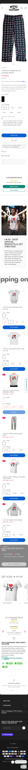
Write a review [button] (14, 186)
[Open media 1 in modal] (23, 17)
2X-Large (5, 107)
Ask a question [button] (14, 190)
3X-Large (14, 493)
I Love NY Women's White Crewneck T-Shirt (11, 391)
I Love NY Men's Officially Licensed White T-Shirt (14, 477)
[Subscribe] (23, 727)
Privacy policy (10, 761)
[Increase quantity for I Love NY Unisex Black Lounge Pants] (9, 130)
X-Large (11, 112)
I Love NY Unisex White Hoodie (12, 520)
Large (12, 107)
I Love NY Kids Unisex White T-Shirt (13, 349)
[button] (3, 631)
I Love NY (3, 67)
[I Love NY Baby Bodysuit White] (14, 297)
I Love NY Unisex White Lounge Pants (12, 434)
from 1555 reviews (14, 623)
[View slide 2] (13, 690)
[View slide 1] (11, 690)
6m (5, 322)
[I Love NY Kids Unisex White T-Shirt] (14, 338)
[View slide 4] (17, 690)
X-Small (19, 112)
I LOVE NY (5, 305)
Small (4, 112)
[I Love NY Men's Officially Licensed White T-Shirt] (14, 466)
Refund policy (5, 761)
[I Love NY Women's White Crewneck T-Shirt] (14, 380)
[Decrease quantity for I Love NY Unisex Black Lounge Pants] (3, 130)
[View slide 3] (15, 690)
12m (11, 322)
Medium (20, 107)
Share (5, 151)
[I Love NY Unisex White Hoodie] (14, 509)
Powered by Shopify (19, 759)
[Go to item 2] (15, 64)
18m (17, 322)
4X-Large (23, 493)
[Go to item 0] (13, 64)
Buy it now (14, 140)
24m (23, 322)
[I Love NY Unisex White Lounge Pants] (14, 423)
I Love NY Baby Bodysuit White (12, 307)
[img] (14, 621)
